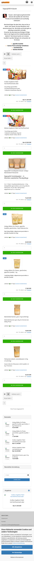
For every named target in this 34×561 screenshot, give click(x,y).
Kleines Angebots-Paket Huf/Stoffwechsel (16, 128)
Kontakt (3, 521)
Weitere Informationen (17, 557)
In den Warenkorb (17, 110)
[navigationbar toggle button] (31, 2)
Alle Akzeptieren (17, 547)
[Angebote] (29, 491)
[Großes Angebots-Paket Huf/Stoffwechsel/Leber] (17, 496)
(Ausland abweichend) (21, 95)
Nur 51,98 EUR (17, 506)
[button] (5, 54)
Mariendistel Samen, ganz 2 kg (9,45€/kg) (16, 317)
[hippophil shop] (4, 2)
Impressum (4, 518)
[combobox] (16, 54)
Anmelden (17, 479)
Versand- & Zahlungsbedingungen (10, 524)
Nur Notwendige (17, 552)
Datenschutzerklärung (18, 543)
